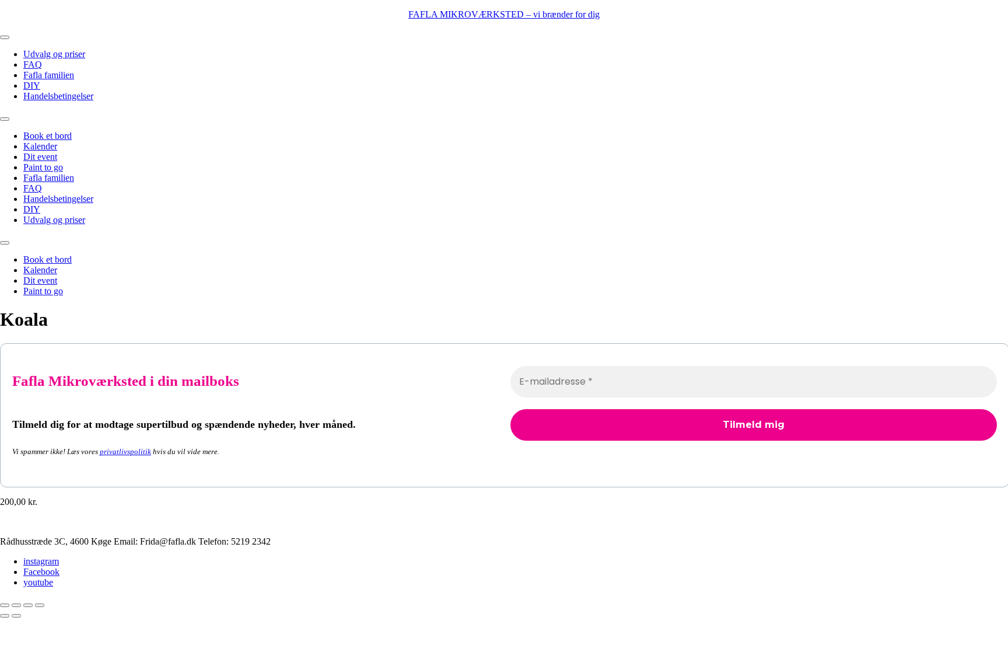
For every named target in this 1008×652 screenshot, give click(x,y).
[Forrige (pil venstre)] (4, 616)
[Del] (28, 605)
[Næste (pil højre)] (16, 616)
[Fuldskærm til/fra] (16, 605)
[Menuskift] (4, 37)
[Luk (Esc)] (39, 605)
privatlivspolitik (125, 451)
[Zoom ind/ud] (4, 605)
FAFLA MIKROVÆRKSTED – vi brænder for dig (504, 14)
